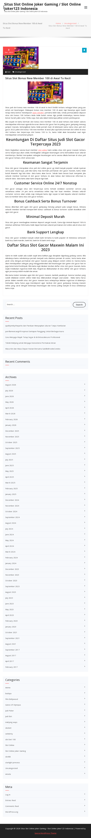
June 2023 (9, 603)
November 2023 (12, 575)
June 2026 (9, 396)
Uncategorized (70, 23)
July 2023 (9, 598)
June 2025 (9, 465)
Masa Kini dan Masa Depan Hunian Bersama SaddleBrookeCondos (32, 349)
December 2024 (12, 500)
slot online (42, 150)
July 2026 (9, 390)
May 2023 (9, 609)
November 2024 (12, 506)
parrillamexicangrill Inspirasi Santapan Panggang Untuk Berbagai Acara (34, 331)
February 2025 (11, 488)
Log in (7, 794)
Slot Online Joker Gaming (15, 751)
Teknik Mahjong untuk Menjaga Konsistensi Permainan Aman (30, 343)
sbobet (8, 728)
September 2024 (12, 517)
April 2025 (9, 477)
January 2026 (10, 425)
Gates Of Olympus (13, 705)
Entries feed (10, 800)
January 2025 (10, 494)
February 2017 (11, 667)
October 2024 (11, 511)
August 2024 (10, 523)
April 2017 (9, 661)
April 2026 (9, 408)
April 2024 (9, 546)
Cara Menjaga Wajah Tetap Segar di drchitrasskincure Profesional (32, 337)
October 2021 (11, 632)
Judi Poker (9, 710)
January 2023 (10, 626)
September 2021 (12, 638)
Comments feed (12, 806)
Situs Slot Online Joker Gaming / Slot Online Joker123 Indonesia (42, 6)
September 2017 (12, 650)
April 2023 (9, 615)
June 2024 (9, 534)
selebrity (9, 734)
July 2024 (9, 529)
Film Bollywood (11, 699)
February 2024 (11, 557)
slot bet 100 (10, 739)
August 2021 (10, 644)
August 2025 (10, 454)
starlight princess (12, 762)
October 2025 (11, 442)
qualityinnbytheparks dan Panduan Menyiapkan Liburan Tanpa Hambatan (35, 325)
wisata (8, 774)
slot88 (8, 756)
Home (58, 23)
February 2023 (11, 621)
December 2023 (12, 569)
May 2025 (9, 471)
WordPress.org (11, 812)
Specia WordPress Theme (45, 833)
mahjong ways (11, 722)
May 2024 (9, 540)
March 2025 (10, 482)
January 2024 (10, 563)
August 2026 (10, 385)
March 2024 (10, 552)
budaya (8, 693)
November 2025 (12, 436)
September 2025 (12, 448)
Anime (7, 687)
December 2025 (12, 431)
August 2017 (10, 655)
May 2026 (9, 402)
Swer (8, 72)
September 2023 (12, 586)
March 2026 (10, 413)
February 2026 (11, 419)
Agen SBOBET (38, 112)
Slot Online (9, 745)
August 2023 (10, 592)
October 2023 (11, 580)
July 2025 (9, 459)
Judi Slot (8, 716)
